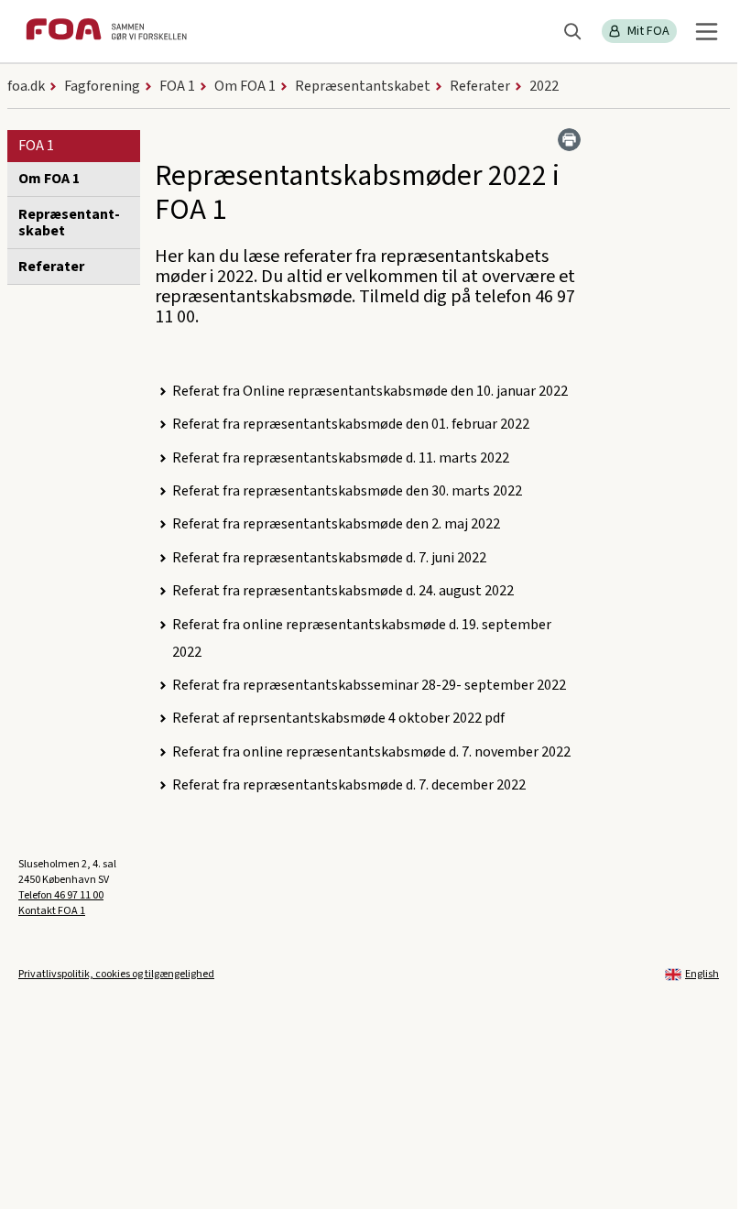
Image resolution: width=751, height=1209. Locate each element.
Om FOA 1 (49, 179)
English (702, 974)
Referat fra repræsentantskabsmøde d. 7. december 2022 (349, 785)
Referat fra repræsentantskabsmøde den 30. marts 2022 (347, 491)
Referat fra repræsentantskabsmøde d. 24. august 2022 (343, 591)
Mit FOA (648, 31)
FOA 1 (36, 146)
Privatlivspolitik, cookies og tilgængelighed (116, 974)
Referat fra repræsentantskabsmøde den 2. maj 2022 (336, 524)
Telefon (60, 895)
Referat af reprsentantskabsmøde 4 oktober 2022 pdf (338, 718)
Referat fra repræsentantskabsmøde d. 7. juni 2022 (329, 558)
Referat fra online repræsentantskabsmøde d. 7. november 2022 (371, 752)
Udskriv (569, 139)
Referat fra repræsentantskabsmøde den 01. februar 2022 (350, 424)
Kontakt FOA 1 (51, 911)
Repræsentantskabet (69, 222)
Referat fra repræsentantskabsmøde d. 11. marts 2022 (340, 458)
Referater (51, 266)
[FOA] (106, 31)
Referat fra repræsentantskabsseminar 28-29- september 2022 (369, 685)
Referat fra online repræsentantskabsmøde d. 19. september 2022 (361, 638)
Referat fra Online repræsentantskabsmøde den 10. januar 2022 (370, 391)
